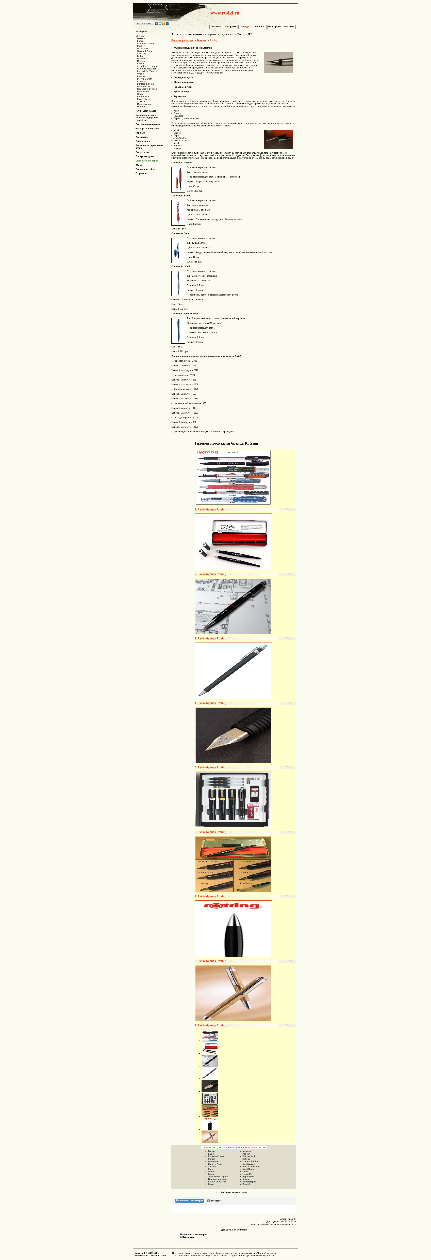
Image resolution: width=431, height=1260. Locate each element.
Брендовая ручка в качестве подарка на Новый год (147, 117)
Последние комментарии (193, 1234)
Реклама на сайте (145, 169)
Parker (141, 46)
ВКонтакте (188, 1237)
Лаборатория (143, 141)
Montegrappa (144, 104)
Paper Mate (143, 99)
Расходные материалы (148, 124)
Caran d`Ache (145, 51)
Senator (141, 53)
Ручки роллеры (182, 91)
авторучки (231, 26)
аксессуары (274, 26)
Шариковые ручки (184, 82)
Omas (140, 94)
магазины (289, 26)
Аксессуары (142, 137)
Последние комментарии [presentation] (189, 1200)
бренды (245, 26)
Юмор (139, 165)
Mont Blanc (143, 91)
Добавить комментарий (234, 1192)
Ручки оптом (143, 152)
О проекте (141, 173)
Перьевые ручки (183, 87)
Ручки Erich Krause (146, 111)
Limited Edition (145, 84)
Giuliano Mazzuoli (147, 69)
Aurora (141, 101)
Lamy (140, 41)
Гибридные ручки (183, 77)
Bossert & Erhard (147, 89)
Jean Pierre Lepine (147, 66)
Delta (140, 56)
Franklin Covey (145, 43)
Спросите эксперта (147, 160)
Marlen (141, 61)
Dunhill (141, 107)
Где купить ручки (145, 156)
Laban (140, 64)
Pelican (141, 76)
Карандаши (180, 96)
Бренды (140, 36)
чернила (259, 26)
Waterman (142, 48)
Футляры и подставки (147, 128)
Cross (140, 74)
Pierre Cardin (144, 79)
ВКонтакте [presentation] (216, 1200)
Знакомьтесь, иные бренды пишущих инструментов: (234, 1147)
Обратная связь (158, 1255)
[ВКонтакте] (156, 23)
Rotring (141, 81)
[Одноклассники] (163, 23)
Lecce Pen (143, 96)
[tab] (189, 1201)
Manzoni (141, 58)
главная (216, 26)
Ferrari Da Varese (147, 71)
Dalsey (141, 38)
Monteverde (143, 86)
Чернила (140, 132)
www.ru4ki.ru (224, 13)
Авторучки (141, 31)
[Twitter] (160, 23)
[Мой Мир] (167, 23)
